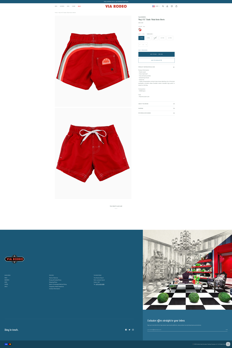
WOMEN (7, 280)
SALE (6, 286)
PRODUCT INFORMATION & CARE (146, 67)
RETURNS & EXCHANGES (144, 113)
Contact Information (54, 288)
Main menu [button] (7, 275)
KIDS (6, 282)
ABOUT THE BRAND (143, 104)
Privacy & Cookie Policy (55, 280)
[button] (57, 6)
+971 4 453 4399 (100, 284)
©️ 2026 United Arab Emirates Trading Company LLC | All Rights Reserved (210, 344)
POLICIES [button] (51, 275)
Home (56, 12)
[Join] (225, 329)
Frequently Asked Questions (56, 286)
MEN (6, 278)
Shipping (140, 108)
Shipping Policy (53, 282)
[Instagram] (133, 330)
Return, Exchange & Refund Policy (58, 284)
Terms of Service (53, 278)
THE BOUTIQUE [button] (97, 275)
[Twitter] (129, 330)
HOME (6, 284)
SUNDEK (142, 17)
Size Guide (149, 34)
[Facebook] (126, 330)
